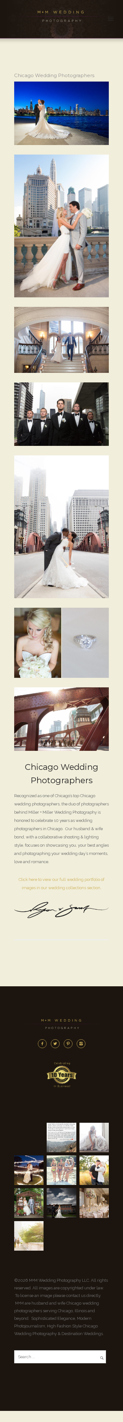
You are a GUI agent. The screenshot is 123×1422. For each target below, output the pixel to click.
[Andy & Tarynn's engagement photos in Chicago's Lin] (94, 1170)
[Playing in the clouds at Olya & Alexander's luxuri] (61, 1203)
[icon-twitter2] (57, 1043)
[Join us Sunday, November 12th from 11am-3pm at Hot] (94, 1137)
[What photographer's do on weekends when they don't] (61, 1170)
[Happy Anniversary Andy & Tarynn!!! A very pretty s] (29, 1203)
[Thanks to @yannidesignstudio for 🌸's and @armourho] (94, 1203)
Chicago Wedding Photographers (54, 75)
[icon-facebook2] (44, 1043)
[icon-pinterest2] (70, 1043)
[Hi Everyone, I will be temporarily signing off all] (61, 1137)
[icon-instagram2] (81, 1043)
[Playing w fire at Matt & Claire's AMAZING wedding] (29, 1170)
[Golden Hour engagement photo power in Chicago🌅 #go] (29, 1236)
